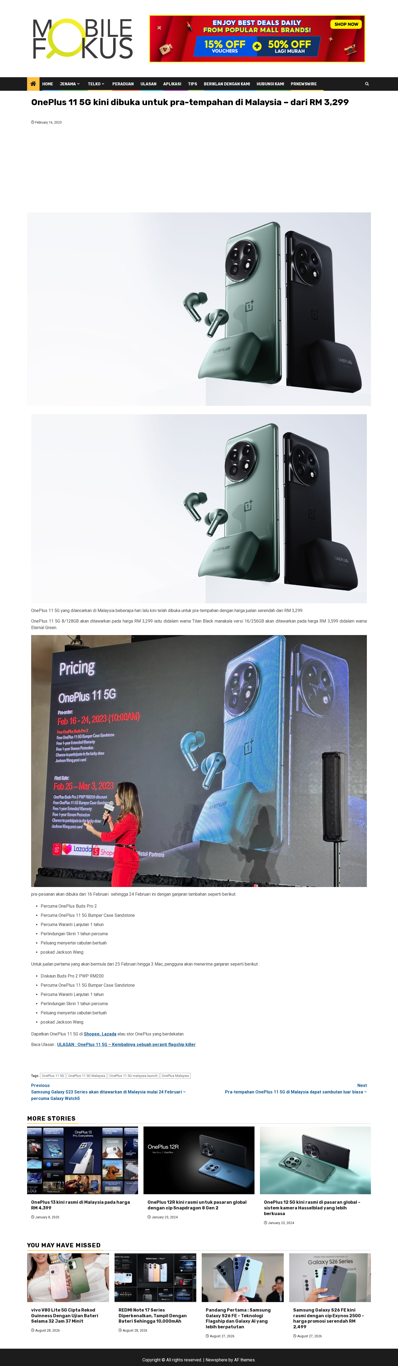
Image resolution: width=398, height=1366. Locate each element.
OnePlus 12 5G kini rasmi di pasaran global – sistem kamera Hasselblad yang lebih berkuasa (312, 1208)
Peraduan (123, 84)
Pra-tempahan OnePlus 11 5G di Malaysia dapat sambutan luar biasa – (296, 1089)
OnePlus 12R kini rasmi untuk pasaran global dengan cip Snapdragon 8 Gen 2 (197, 1205)
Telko (94, 84)
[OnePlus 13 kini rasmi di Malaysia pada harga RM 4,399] (82, 1160)
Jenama (68, 84)
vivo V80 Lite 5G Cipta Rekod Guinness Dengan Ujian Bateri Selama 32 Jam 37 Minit (64, 1315)
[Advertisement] (199, 170)
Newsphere (216, 1359)
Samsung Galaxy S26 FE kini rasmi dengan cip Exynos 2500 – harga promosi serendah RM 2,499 (328, 1318)
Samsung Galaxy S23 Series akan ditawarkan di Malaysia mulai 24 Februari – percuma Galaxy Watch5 (108, 1092)
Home (47, 84)
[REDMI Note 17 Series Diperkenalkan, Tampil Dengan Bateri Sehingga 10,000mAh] (156, 1277)
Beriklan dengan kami (227, 84)
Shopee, (93, 1034)
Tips (192, 84)
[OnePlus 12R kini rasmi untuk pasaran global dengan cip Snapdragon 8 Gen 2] (199, 1160)
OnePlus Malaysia (175, 1076)
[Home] (33, 84)
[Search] (367, 84)
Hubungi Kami (270, 84)
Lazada (109, 1034)
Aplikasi (172, 84)
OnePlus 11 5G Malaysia (86, 1076)
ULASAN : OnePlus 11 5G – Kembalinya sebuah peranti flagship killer (126, 1044)
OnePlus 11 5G (53, 1076)
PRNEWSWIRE (304, 84)
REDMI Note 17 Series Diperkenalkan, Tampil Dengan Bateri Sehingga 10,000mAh (153, 1315)
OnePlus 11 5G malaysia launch (133, 1076)
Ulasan (148, 84)
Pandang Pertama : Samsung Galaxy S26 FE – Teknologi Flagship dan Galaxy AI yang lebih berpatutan (238, 1318)
